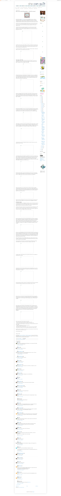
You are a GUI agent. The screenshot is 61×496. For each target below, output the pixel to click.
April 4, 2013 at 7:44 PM (19, 425)
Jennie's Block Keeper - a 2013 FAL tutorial (43, 144)
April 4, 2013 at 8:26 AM (19, 383)
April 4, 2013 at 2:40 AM (20, 366)
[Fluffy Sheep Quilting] (42, 41)
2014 (41, 101)
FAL (19, 339)
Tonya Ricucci (19, 457)
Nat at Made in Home (20, 351)
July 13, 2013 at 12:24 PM (19, 459)
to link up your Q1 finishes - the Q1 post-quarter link (25, 335)
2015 (41, 100)
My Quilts (19, 7)
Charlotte (19, 360)
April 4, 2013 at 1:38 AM (19, 358)
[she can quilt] (27, 17)
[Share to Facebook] (24, 338)
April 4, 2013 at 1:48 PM (19, 410)
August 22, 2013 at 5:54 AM (20, 463)
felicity (19, 347)
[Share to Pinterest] (25, 338)
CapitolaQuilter (20, 381)
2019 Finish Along (29, 7)
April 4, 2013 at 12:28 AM (20, 349)
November (42, 104)
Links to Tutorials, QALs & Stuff (23, 7)
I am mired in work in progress (42, 115)
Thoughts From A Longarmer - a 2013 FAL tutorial (43, 129)
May (41, 110)
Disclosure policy (35, 8)
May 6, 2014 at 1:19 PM (19, 474)
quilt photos (24, 339)
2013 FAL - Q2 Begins (42, 124)
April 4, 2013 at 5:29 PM (19, 415)
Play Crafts (22, 19)
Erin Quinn (19, 431)
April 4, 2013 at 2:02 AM (20, 362)
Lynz (18, 342)
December (42, 103)
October (42, 105)
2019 (41, 96)
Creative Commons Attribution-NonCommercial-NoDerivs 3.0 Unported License (42, 159)
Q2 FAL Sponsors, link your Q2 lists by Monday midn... (43, 119)
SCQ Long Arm (21, 8)
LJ (18, 417)
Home (16, 7)
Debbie (19, 427)
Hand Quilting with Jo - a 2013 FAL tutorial (42, 132)
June (41, 109)
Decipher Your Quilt (17, 8)
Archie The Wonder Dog (21, 385)
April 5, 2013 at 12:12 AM (19, 435)
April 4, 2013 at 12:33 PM (20, 405)
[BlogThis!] (23, 338)
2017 (41, 98)
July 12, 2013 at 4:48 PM (19, 455)
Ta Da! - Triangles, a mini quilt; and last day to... (43, 127)
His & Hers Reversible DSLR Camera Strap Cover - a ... (43, 139)
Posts (41, 82)
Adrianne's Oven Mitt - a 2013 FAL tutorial (43, 142)
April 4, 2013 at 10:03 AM (20, 396)
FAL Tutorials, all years (34, 7)
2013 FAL (18, 339)
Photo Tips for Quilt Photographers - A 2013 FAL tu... (43, 135)
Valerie (19, 422)
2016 (41, 99)
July (41, 108)
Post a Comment (18, 484)
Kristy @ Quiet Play (20, 356)
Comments (42, 83)
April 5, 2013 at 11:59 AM (19, 444)
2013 (41, 102)
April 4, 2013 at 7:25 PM (19, 420)
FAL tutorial (21, 339)
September (42, 106)
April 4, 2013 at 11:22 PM (19, 429)
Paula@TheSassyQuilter (21, 453)
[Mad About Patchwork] (42, 36)
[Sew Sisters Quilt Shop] (42, 31)
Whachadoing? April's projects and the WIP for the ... (43, 113)
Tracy (19, 461)
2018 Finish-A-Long (26, 8)
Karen (19, 389)
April (42, 111)
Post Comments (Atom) (21, 487)
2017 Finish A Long (31, 8)
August (42, 107)
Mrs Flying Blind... (20, 364)
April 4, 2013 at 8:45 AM (19, 391)
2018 (41, 97)
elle (18, 377)
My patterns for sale (40, 7)
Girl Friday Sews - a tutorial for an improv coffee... (43, 122)
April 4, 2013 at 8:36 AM (19, 387)
